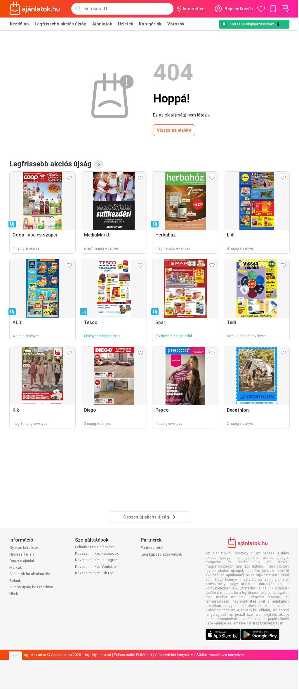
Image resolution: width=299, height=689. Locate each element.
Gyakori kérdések (24, 547)
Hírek (13, 593)
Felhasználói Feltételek (133, 655)
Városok (176, 24)
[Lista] (285, 8)
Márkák (15, 567)
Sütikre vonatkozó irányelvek (220, 655)
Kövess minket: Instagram (97, 560)
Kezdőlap (19, 24)
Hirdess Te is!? (21, 554)
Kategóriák (150, 24)
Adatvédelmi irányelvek (174, 655)
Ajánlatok (102, 24)
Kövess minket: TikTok (94, 573)
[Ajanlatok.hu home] (34, 8)
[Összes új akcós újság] (98, 164)
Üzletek (125, 24)
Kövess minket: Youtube (95, 566)
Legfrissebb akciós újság (60, 24)
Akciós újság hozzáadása (31, 587)
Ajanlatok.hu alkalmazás (29, 574)
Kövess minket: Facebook (97, 553)
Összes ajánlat (21, 560)
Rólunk (15, 580)
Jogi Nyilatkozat (97, 655)
